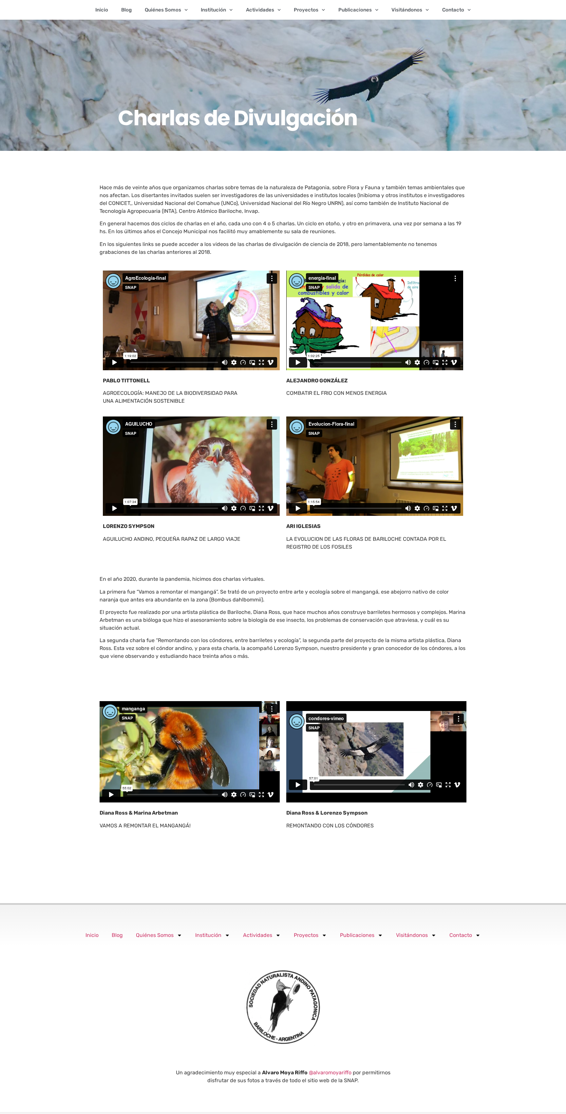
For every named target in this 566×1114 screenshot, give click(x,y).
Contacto (453, 10)
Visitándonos (406, 10)
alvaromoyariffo (332, 1072)
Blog (126, 10)
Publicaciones (355, 10)
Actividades (260, 10)
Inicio (101, 10)
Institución (213, 10)
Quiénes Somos (163, 10)
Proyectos (306, 10)
